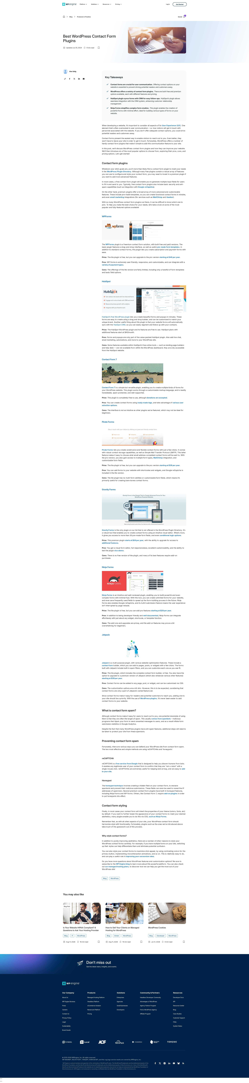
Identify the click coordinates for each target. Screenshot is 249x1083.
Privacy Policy (66, 1018)
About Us (65, 997)
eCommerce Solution (94, 1005)
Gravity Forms (109, 489)
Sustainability (66, 1026)
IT (72, 936)
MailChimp (157, 197)
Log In (168, 4)
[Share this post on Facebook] (70, 79)
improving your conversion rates (140, 856)
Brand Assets (66, 1030)
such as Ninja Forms (157, 817)
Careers (64, 1010)
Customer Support (179, 1018)
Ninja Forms (108, 567)
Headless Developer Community (150, 997)
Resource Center (178, 1005)
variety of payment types (112, 265)
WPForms (106, 216)
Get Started (179, 4)
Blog (70, 17)
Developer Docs (178, 997)
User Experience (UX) (171, 125)
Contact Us (65, 1014)
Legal (64, 1022)
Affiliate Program (145, 1014)
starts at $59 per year (134, 540)
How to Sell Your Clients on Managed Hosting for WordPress (122, 929)
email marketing (117, 197)
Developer (160, 936)
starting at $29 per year (161, 611)
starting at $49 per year (170, 257)
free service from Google (127, 764)
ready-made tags (144, 403)
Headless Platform (93, 1001)
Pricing (117, 4)
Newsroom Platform (93, 1010)
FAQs (174, 1022)
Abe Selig (72, 71)
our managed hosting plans (117, 867)
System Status (177, 1026)
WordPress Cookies (157, 927)
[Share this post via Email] (84, 79)
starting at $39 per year (170, 465)
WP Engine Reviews (68, 1001)
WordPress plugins (148, 698)
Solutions (94, 4)
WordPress (115, 878)
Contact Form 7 (109, 359)
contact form (107, 665)
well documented (150, 616)
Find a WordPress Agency (148, 1010)
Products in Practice (84, 17)
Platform (82, 4)
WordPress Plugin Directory (119, 172)
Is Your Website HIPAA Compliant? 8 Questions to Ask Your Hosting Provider (81, 929)
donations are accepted (157, 398)
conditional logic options (170, 535)
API (174, 1001)
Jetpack (106, 635)
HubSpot (106, 281)
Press (64, 1005)
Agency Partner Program (148, 1005)
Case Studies (177, 1014)
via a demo (119, 551)
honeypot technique (114, 786)
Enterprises (120, 997)
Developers (120, 1010)
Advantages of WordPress (148, 1001)
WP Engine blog (123, 864)
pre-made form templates (168, 247)
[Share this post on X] (74, 79)
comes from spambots (161, 719)
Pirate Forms (108, 422)
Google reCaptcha (146, 187)
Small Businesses (122, 1005)
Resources (106, 4)
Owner (116, 936)
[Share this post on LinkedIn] (79, 79)
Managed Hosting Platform (95, 997)
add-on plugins (170, 794)
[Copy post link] (65, 79)
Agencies (120, 1001)
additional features (110, 543)
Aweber (169, 197)
